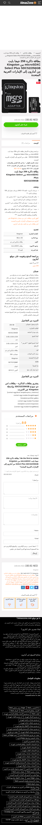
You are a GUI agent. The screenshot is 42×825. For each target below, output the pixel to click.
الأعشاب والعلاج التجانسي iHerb (30, 711)
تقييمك (36, 475)
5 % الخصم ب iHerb (33, 708)
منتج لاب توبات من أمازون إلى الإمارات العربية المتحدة (23, 803)
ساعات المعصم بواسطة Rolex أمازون (28, 738)
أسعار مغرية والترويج (32, 600)
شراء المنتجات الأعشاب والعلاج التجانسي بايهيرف (25, 744)
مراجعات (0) (26, 143)
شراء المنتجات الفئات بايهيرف (30, 750)
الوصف (36, 143)
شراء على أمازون (21, 125)
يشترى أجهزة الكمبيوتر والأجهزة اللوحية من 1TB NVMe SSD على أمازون (21, 812)
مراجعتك (35, 480)
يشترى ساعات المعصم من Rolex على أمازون (26, 816)
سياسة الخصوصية (30, 695)
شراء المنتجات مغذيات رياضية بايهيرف (28, 753)
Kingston (35, 570)
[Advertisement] (21, 28)
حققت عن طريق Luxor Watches (29, 735)
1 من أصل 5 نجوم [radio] (4, 474)
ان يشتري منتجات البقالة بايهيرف (29, 732)
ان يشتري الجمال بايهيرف (31, 717)
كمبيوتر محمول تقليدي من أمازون (14, 769)
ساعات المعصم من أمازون (31, 741)
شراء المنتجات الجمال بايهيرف (30, 747)
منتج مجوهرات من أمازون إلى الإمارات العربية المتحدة (23, 806)
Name (36, 530)
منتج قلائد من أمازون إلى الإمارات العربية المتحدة (25, 800)
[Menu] (39, 3)
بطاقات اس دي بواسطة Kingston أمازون (24, 575)
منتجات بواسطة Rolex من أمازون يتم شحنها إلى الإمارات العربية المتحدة (22, 788)
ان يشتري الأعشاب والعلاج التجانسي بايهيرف (17, 714)
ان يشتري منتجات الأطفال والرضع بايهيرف (27, 726)
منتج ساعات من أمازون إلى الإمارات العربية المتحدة (24, 796)
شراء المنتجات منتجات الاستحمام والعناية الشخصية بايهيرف (22, 763)
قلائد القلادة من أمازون (32, 769)
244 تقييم (35, 266)
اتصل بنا (38, 695)
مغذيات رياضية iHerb (33, 772)
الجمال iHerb (14, 711)
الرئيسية (38, 53)
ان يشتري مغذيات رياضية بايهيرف (29, 720)
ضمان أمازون (9, 599)
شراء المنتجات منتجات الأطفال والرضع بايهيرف (25, 760)
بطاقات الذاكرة (27, 53)
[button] (39, 80)
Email (36, 538)
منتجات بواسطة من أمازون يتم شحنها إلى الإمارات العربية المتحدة (22, 792)
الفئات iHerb (35, 714)
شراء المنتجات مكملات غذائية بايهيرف (28, 757)
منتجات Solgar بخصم (33, 778)
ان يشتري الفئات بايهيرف (14, 717)
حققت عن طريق (28, 577)
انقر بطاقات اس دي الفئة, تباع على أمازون (25, 224)
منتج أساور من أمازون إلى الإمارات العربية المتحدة (24, 775)
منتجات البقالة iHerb (33, 784)
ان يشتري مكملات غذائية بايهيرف (29, 723)
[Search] (9, 3)
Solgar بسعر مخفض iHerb (17, 708)
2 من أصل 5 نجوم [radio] (5, 474)
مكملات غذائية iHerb (19, 772)
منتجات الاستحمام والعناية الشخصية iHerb (27, 781)
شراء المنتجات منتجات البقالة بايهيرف (28, 766)
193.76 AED (17, 168)
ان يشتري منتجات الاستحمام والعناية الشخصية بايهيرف (23, 729)
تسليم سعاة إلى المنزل (21, 600)
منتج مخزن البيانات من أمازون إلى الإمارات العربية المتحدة (22, 809)
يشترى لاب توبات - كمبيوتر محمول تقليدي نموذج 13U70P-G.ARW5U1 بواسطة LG (22, 820)
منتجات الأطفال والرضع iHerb (15, 778)
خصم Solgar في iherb (10, 735)
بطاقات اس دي (16, 573)
